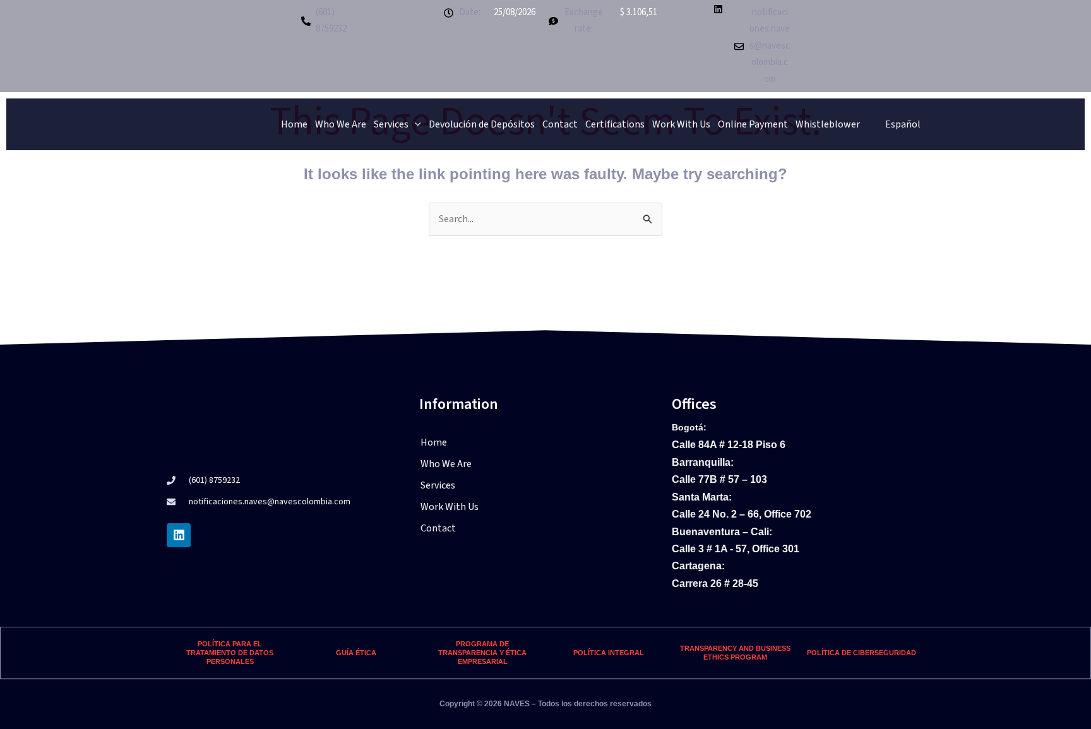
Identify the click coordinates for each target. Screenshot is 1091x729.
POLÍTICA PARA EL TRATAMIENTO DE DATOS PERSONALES (229, 652)
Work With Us (681, 124)
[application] (414, 124)
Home (294, 124)
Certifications (615, 124)
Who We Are (340, 124)
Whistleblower (828, 124)
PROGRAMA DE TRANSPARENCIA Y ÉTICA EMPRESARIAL (482, 652)
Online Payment (753, 124)
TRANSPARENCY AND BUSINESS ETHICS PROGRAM (735, 652)
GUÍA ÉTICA (356, 652)
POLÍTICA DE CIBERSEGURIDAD (861, 652)
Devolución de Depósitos (482, 124)
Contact (560, 124)
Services (391, 124)
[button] (545, 485)
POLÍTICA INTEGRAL (608, 652)
